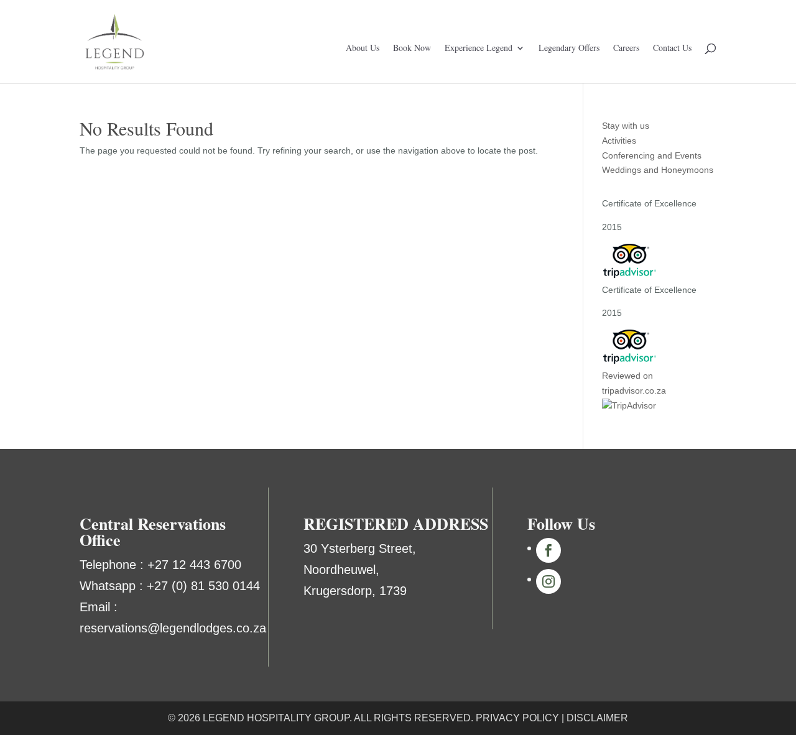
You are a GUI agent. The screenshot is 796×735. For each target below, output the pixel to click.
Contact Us (672, 48)
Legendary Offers (569, 48)
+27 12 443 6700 (194, 564)
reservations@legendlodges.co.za (173, 628)
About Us (362, 48)
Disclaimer (597, 718)
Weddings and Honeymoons (657, 170)
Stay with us (625, 126)
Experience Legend (478, 48)
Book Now (412, 48)
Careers (626, 48)
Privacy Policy (517, 718)
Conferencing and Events (651, 155)
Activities (619, 141)
